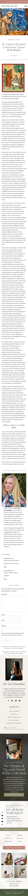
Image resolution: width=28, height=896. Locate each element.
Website (3, 625)
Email (3, 620)
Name (3, 615)
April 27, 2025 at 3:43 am (11, 572)
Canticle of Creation (8, 311)
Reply (5, 567)
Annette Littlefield (13, 225)
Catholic (14, 55)
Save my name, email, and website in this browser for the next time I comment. (12, 634)
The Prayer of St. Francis (16, 366)
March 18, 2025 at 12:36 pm (11, 560)
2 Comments (5, 554)
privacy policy (17, 893)
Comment (4, 594)
